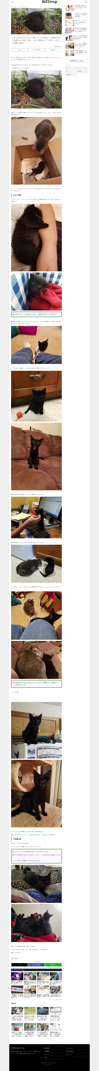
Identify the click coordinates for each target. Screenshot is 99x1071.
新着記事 (47, 1048)
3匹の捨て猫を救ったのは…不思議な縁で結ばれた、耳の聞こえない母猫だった (35, 834)
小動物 (79, 71)
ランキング (70, 1048)
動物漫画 (69, 74)
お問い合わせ (43, 1062)
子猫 (13, 958)
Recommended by (56, 999)
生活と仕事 (70, 1051)
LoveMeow (18, 952)
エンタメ (69, 1054)
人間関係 (47, 1051)
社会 (46, 1057)
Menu (12, 2)
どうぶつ (69, 65)
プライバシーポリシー (52, 1062)
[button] (6, 557)
